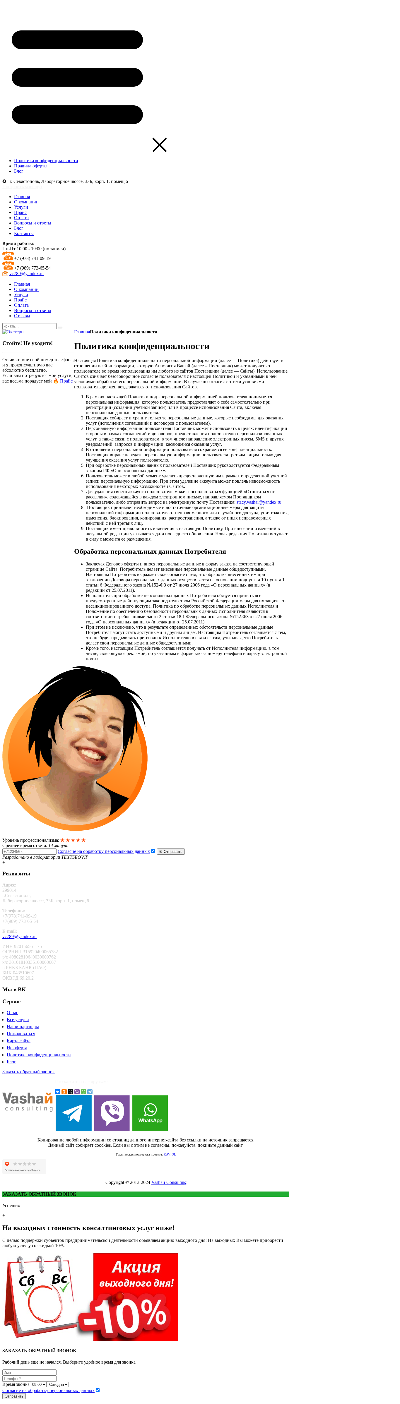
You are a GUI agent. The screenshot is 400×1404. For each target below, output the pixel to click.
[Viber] (77, 1091)
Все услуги (18, 1019)
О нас (12, 1012)
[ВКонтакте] (57, 1091)
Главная (22, 196)
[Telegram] (90, 1091)
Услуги (21, 207)
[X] (70, 1091)
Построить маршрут (22, 186)
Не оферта (17, 1047)
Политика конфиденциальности (39, 1054)
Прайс (20, 212)
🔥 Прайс (63, 380)
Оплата (21, 217)
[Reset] (60, 327)
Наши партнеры (23, 1026)
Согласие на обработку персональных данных (104, 851)
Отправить (14, 1396)
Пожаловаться (21, 1033)
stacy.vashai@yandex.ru (259, 502)
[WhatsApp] (83, 1091)
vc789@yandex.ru (26, 273)
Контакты (24, 233)
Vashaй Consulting (169, 1182)
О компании (26, 201)
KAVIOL (170, 1154)
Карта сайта (18, 1040)
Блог (18, 228)
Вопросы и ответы (32, 222)
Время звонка (16, 1384)
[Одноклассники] (64, 1091)
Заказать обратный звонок (28, 1071)
